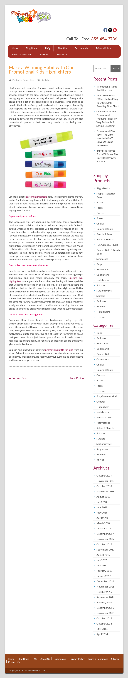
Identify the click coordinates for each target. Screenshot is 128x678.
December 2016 (105, 581)
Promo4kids (28, 80)
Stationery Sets (104, 290)
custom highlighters (36, 196)
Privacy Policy (103, 48)
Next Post (77, 377)
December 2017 (105, 533)
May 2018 (102, 512)
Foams (99, 207)
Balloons (101, 301)
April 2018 (102, 517)
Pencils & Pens (104, 234)
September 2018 (105, 491)
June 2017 (101, 565)
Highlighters (103, 311)
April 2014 (102, 634)
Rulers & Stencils (105, 239)
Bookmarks (102, 269)
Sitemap (44, 54)
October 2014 (104, 623)
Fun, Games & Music (107, 244)
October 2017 (104, 544)
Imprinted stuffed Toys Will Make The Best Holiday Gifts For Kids (107, 156)
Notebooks (102, 279)
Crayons (100, 212)
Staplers (100, 295)
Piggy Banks (103, 188)
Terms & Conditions (22, 54)
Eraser (99, 218)
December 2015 (105, 607)
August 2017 (103, 554)
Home (15, 48)
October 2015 (104, 618)
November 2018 (105, 480)
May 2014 (102, 628)
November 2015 (105, 612)
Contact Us (61, 54)
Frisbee (100, 316)
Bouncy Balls (103, 353)
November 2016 (105, 586)
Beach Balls (102, 343)
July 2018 (101, 501)
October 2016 (104, 591)
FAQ (47, 48)
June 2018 (101, 507)
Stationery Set (103, 443)
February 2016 (104, 602)
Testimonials (81, 48)
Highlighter (46, 80)
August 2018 (103, 496)
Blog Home (31, 48)
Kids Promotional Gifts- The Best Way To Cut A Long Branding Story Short (107, 101)
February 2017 (104, 570)
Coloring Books (104, 228)
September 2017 (105, 549)
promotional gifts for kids (59, 349)
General (100, 401)
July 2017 (101, 560)
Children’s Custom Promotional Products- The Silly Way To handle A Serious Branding (106, 118)
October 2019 (104, 475)
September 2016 (105, 597)
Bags (99, 264)
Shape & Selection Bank (105, 195)
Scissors (100, 285)
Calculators (102, 274)
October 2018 (104, 486)
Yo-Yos (100, 202)
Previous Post (18, 377)
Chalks (100, 223)
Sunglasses (102, 258)
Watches (101, 306)
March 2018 (103, 523)
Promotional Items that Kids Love (106, 88)
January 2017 (103, 575)
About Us (62, 48)
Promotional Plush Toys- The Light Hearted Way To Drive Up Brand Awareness (106, 138)
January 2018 (103, 528)
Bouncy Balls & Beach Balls (108, 251)
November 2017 (105, 538)
